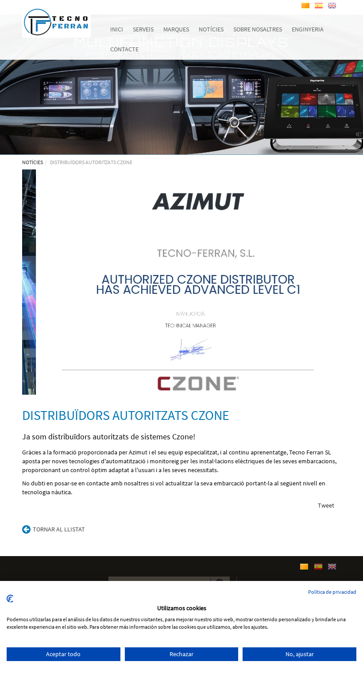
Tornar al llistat (59, 529)
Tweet (326, 505)
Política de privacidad (332, 591)
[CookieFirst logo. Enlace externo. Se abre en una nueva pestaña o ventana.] (10, 599)
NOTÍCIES (32, 162)
